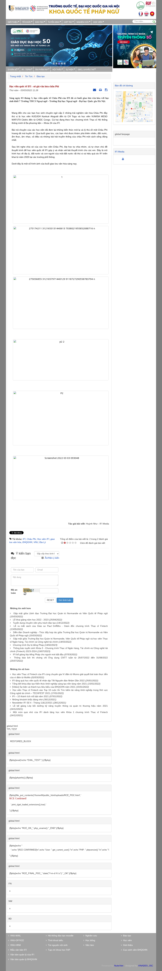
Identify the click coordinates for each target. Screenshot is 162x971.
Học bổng (89, 940)
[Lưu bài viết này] (106, 90)
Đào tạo (39, 22)
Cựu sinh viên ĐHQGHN (134, 950)
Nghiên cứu (83, 22)
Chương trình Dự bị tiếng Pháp (28, 645)
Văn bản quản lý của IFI (21, 954)
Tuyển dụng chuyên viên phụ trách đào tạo (34, 623)
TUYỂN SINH (53, 22)
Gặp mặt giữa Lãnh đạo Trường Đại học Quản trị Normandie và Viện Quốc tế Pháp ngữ (60, 613)
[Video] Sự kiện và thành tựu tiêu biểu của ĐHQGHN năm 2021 (43, 687)
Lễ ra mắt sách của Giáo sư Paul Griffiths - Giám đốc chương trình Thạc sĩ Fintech (61, 626)
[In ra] (101, 90)
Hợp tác (68, 22)
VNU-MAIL (15, 935)
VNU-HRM (15, 945)
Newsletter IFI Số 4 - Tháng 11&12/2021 (32, 702)
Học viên (127, 940)
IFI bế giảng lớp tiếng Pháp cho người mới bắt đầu (38, 654)
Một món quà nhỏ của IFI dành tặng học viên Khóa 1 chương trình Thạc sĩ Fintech (60, 712)
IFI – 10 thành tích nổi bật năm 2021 (30, 696)
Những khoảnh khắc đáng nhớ (27, 699)
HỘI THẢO (56, 69)
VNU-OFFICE (16, 940)
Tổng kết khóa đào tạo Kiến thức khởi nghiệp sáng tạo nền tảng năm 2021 (49, 683)
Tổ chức (26, 22)
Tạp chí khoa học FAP (58, 950)
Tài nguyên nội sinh (57, 945)
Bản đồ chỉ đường (124, 85)
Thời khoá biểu (55, 940)
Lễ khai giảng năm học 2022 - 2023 (31, 619)
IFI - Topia (26, 69)
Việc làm (89, 945)
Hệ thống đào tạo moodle (60, 935)
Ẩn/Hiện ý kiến (52, 558)
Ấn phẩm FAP (41, 69)
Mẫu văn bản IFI (18, 950)
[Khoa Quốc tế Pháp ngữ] (28, 8)
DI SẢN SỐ (12, 69)
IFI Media (119, 151)
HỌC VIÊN (97, 22)
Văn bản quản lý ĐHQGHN (23, 959)
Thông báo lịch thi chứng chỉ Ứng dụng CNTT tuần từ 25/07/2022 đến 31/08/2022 (61, 657)
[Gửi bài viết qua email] (95, 90)
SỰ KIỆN (69, 69)
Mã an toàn (14, 591)
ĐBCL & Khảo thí (86, 69)
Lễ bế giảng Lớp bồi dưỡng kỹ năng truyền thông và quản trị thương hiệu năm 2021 (60, 706)
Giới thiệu (13, 22)
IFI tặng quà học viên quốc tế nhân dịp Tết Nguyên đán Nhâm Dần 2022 (48, 680)
